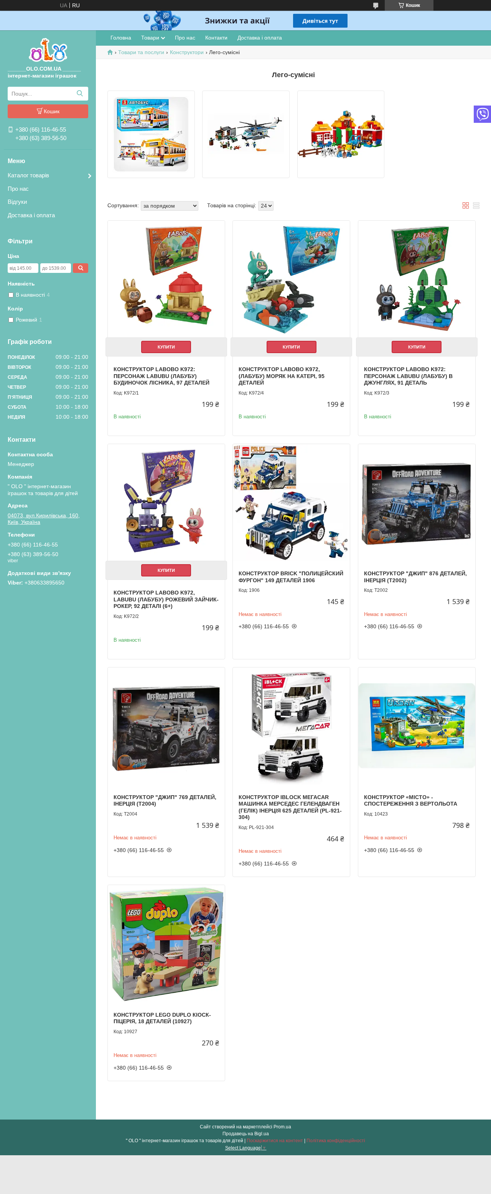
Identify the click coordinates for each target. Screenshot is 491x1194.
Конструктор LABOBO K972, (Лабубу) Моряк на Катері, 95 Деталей (282, 376)
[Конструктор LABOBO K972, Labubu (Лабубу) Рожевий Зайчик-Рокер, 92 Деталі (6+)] (166, 502)
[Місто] (246, 134)
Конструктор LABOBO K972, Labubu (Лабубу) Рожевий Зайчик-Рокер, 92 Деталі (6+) (166, 599)
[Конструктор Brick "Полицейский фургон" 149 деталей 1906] (291, 502)
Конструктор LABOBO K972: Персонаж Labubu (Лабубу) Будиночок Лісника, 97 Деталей (161, 376)
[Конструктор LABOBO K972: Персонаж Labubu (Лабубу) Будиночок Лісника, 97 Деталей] (166, 279)
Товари (150, 38)
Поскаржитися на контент (275, 1140)
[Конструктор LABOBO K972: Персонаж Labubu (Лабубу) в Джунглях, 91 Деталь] (416, 279)
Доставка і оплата (31, 215)
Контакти (216, 38)
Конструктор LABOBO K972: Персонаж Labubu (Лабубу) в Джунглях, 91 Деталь (408, 376)
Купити (166, 347)
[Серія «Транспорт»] (151, 134)
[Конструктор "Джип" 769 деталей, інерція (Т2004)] (166, 725)
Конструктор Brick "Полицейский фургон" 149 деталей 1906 (291, 576)
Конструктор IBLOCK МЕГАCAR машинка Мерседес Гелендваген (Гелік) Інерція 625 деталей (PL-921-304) (290, 807)
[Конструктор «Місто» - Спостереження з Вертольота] (416, 725)
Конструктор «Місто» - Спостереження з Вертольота (410, 800)
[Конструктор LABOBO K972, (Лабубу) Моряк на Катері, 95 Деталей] (291, 279)
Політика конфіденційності (335, 1140)
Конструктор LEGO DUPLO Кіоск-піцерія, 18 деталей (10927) (162, 1018)
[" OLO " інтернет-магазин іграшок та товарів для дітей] (48, 49)
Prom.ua (282, 1127)
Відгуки (17, 201)
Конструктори (187, 52)
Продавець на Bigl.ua (245, 1133)
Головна (120, 38)
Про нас (18, 188)
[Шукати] (79, 94)
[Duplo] (341, 134)
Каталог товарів (28, 175)
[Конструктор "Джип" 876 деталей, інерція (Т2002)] (416, 502)
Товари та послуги (141, 52)
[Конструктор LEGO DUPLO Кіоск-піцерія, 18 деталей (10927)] (166, 943)
